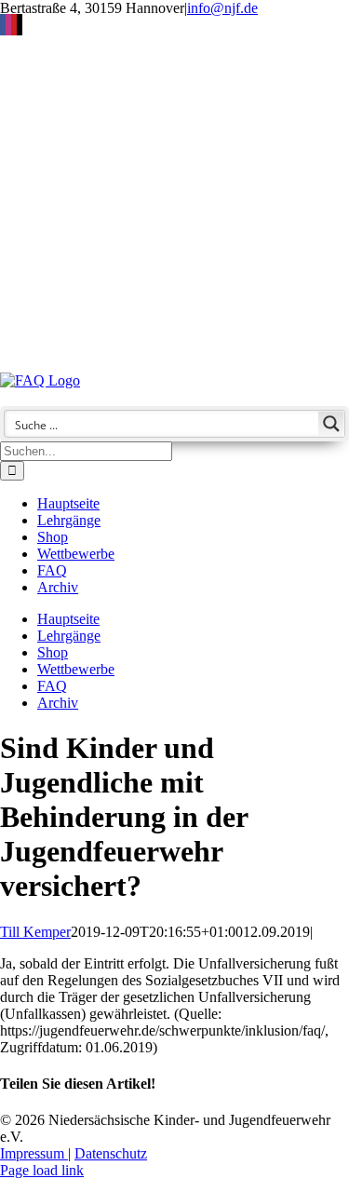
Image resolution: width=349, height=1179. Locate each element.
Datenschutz (110, 1153)
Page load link (42, 1170)
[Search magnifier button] (331, 424)
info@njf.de (222, 8)
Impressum (34, 1153)
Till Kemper (35, 932)
